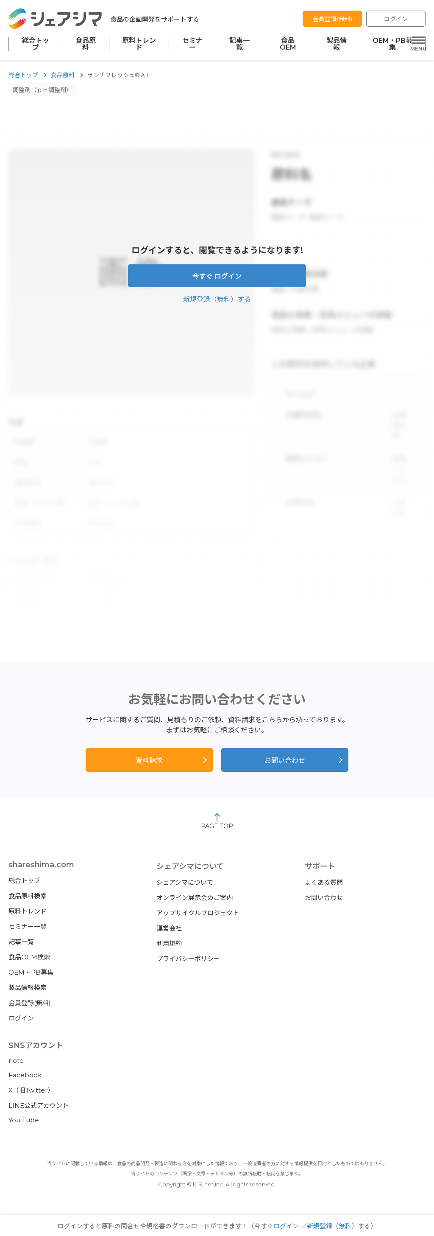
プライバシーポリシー (188, 959)
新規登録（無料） (332, 1226)
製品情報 (336, 44)
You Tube (23, 1120)
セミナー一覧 (27, 926)
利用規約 (169, 943)
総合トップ (35, 44)
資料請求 (149, 761)
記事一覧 (239, 44)
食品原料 (85, 44)
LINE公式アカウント (38, 1105)
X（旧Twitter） (31, 1090)
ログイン (396, 19)
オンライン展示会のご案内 (194, 898)
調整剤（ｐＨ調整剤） (42, 90)
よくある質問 (324, 882)
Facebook (25, 1075)
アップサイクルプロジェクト (197, 913)
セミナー (192, 44)
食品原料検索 (27, 896)
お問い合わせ (284, 761)
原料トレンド (139, 44)
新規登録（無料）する (217, 299)
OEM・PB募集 (392, 44)
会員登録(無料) (332, 19)
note (16, 1061)
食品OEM (288, 44)
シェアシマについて (184, 882)
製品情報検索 (27, 988)
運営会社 (169, 928)
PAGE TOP (217, 826)
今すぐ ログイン (217, 276)
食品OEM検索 (29, 957)
